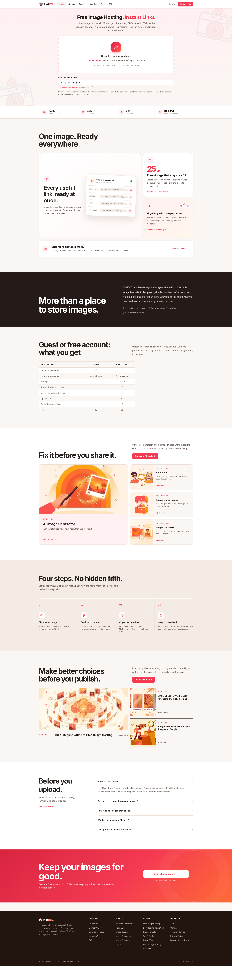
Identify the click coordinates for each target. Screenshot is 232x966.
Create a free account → (157, 192)
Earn (103, 4)
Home (62, 4)
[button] (116, 54)
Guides (93, 4)
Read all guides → (143, 680)
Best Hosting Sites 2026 (153, 928)
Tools (81, 4)
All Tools (119, 944)
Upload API (93, 936)
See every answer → (48, 807)
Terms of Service (177, 932)
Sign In (172, 4)
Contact (173, 928)
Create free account (164, 874)
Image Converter (123, 940)
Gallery (71, 4)
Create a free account (69, 87)
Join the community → (156, 230)
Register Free (185, 4)
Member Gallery (95, 928)
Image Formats (149, 932)
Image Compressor (124, 936)
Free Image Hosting (151, 924)
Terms (177, 961)
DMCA (190, 961)
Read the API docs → (181, 249)
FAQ (90, 940)
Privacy (184, 961)
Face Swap (121, 928)
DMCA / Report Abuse (179, 940)
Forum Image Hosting (152, 944)
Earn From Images (96, 932)
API (110, 4)
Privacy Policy (176, 936)
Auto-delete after (68, 77)
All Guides (147, 948)
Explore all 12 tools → (145, 456)
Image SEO (148, 940)
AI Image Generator (124, 924)
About (172, 924)
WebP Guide (148, 936)
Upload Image (95, 924)
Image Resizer (122, 932)
